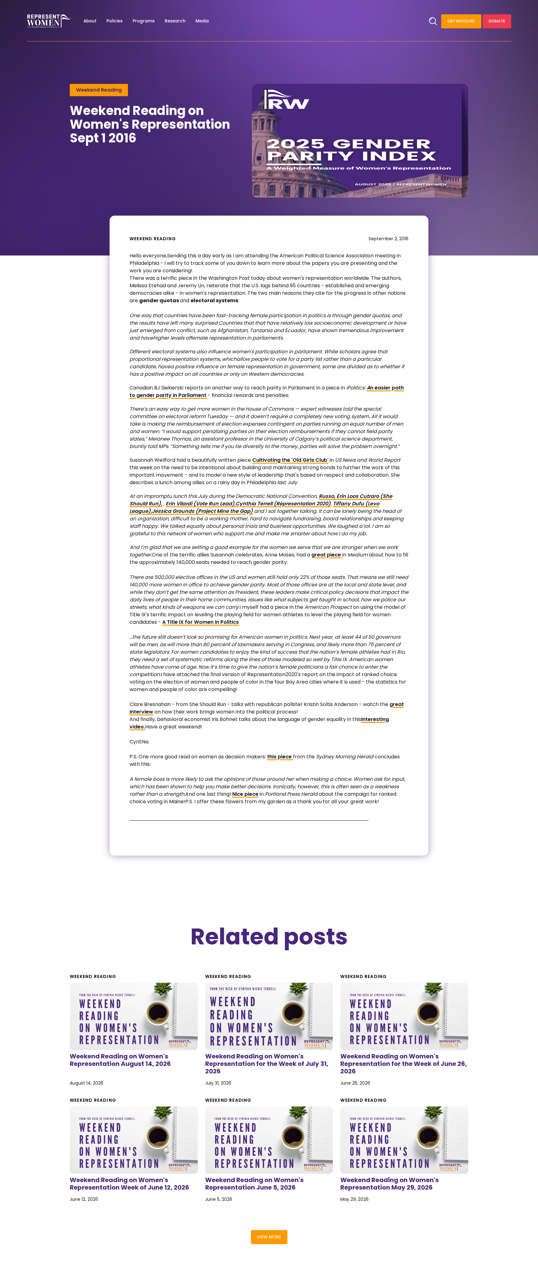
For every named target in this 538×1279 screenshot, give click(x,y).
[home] (49, 21)
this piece (280, 756)
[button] (89, 21)
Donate (497, 21)
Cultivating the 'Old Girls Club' (290, 460)
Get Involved (461, 21)
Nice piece (245, 794)
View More (269, 1237)
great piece (326, 554)
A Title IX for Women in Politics (200, 622)
